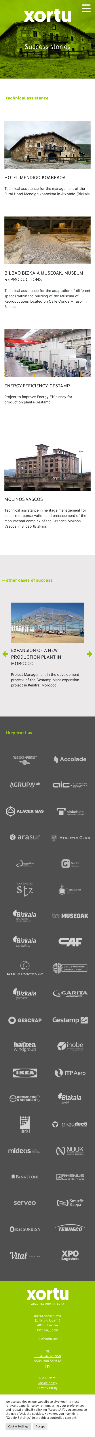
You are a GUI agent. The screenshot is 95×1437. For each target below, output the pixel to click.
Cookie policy (47, 1383)
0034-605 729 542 (47, 1361)
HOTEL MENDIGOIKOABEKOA (35, 178)
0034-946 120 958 (47, 1356)
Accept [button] (40, 1427)
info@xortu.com (48, 1339)
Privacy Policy (47, 1388)
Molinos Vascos (23, 500)
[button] (89, 654)
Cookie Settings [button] (18, 1427)
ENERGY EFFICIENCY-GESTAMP (37, 386)
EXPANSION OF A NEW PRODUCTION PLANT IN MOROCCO (36, 657)
